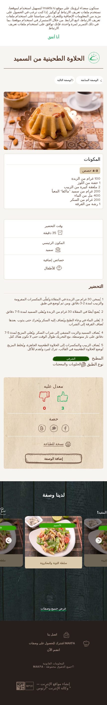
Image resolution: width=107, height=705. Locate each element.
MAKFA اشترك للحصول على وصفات (52, 643)
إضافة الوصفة (53, 459)
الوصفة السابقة (89, 80)
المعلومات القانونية (53, 663)
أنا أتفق (53, 37)
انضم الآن (53, 650)
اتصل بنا (52, 634)
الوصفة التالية (64, 80)
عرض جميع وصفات (53, 609)
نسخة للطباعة (54, 444)
